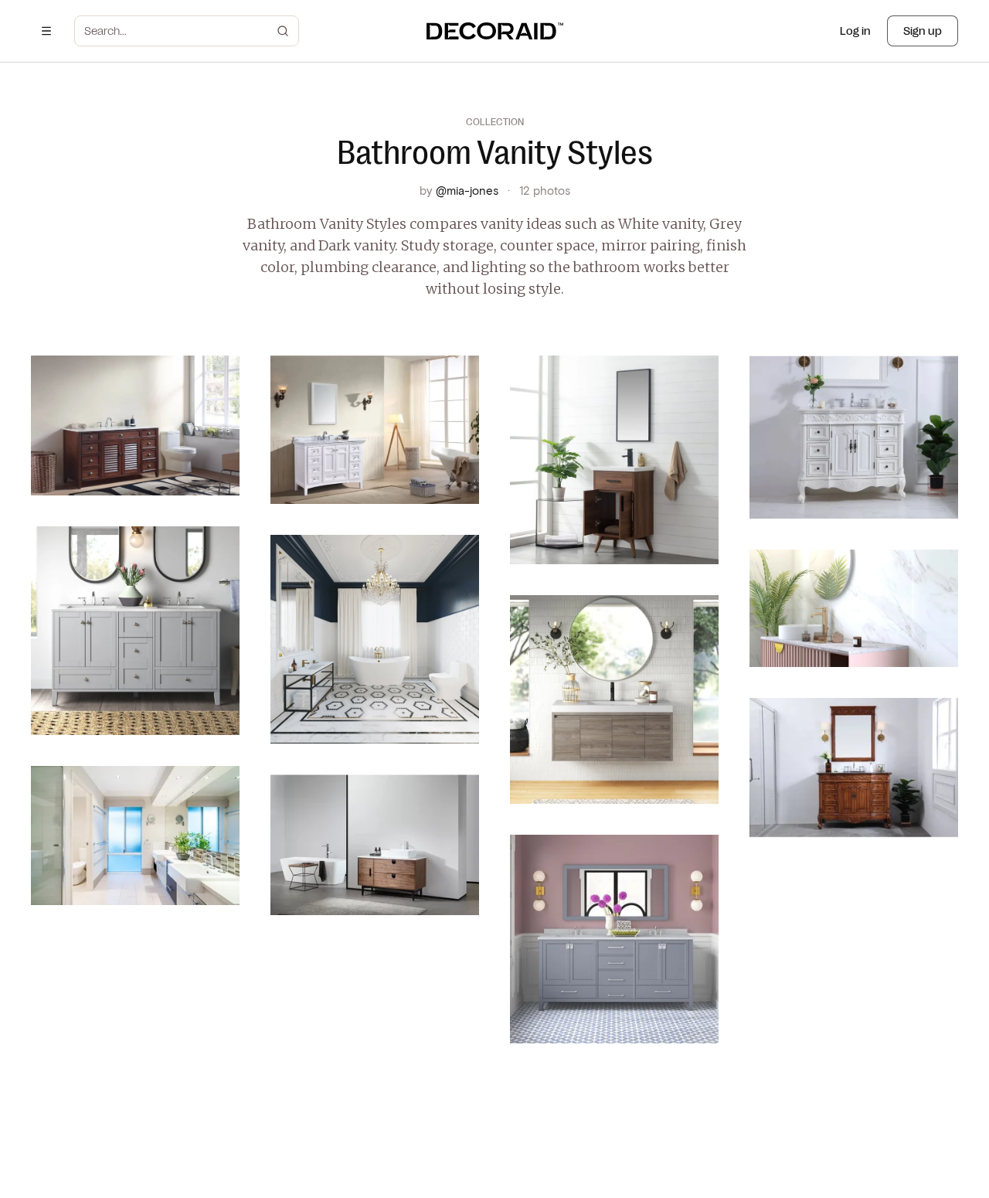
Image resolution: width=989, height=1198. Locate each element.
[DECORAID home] (495, 30)
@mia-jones (467, 190)
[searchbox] (177, 31)
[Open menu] (46, 30)
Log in (855, 31)
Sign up (922, 31)
